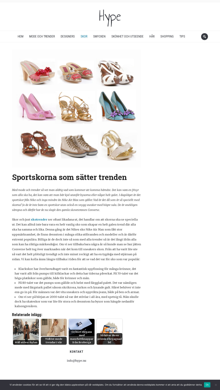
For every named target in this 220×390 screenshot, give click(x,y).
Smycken (99, 36)
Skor (84, 36)
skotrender (39, 219)
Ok (207, 384)
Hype (110, 16)
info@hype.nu (76, 360)
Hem (20, 36)
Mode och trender (42, 36)
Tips (182, 36)
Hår (152, 36)
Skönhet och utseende (127, 36)
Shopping (167, 36)
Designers (68, 36)
